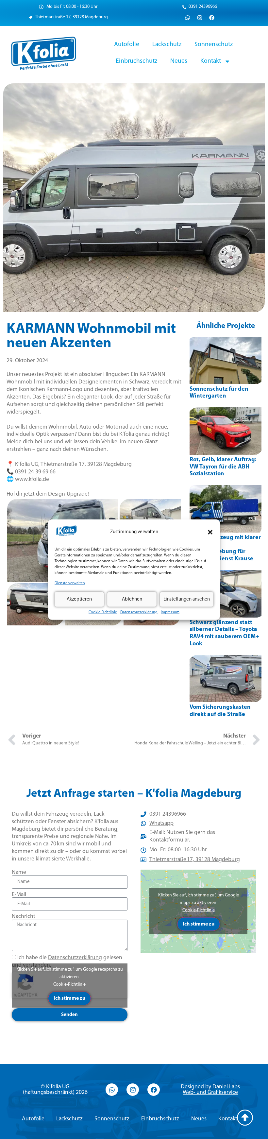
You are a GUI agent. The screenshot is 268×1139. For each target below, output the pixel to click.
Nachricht (23, 916)
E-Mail (19, 894)
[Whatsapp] (187, 17)
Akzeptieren (79, 599)
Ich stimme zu (69, 998)
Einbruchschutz (136, 61)
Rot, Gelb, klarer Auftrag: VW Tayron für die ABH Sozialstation (223, 467)
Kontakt (210, 61)
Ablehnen (132, 599)
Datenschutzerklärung (139, 612)
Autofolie (126, 44)
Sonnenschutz (213, 44)
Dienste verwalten (70, 583)
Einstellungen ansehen (186, 599)
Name (19, 872)
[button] (210, 532)
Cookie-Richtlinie (103, 612)
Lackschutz (166, 44)
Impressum (170, 612)
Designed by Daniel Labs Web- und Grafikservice (210, 1090)
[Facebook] (212, 17)
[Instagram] (199, 17)
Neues (178, 61)
